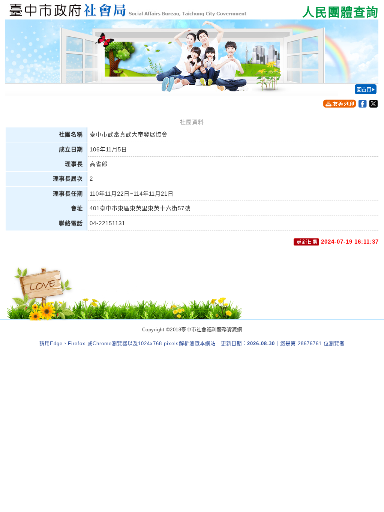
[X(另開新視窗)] (373, 104)
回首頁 (364, 90)
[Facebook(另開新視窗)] (362, 104)
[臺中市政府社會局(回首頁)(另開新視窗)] (192, 9)
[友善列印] (339, 103)
